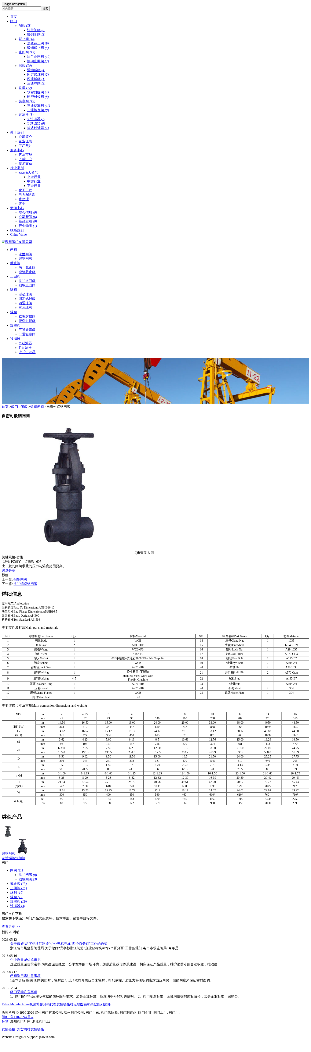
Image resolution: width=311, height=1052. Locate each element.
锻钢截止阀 (38, 48)
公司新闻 (28, 217)
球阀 (25, 65)
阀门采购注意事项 (23, 992)
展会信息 (28, 212)
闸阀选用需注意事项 (25, 976)
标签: (5, 1021)
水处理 (24, 199)
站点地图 (77, 1004)
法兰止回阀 (38, 56)
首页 (5, 407)
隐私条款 (90, 1004)
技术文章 (25, 163)
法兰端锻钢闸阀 (25, 584)
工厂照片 (25, 145)
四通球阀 (36, 79)
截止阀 (27, 39)
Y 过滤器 (36, 119)
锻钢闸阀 (36, 34)
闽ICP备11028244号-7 (17, 1017)
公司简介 (25, 137)
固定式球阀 (38, 74)
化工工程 (25, 190)
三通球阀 (36, 83)
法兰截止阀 (38, 43)
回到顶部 (104, 1004)
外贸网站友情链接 (30, 1029)
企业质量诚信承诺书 (25, 960)
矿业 (22, 203)
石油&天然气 (28, 172)
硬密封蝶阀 (38, 97)
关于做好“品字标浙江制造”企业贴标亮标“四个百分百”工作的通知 (58, 943)
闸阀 (25, 25)
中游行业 (34, 181)
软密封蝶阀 (38, 92)
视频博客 (36, 1004)
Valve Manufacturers (15, 1004)
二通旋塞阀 (38, 110)
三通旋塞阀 (38, 105)
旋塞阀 (27, 101)
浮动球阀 (36, 70)
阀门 (14, 407)
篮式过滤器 (38, 128)
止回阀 (27, 52)
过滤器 (26, 114)
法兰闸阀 (36, 30)
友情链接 (63, 1004)
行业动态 (28, 226)
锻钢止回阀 (38, 61)
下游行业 (34, 186)
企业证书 (25, 141)
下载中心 (25, 159)
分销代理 (49, 1004)
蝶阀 (25, 88)
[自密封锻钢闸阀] (67, 552)
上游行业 (34, 177)
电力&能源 (27, 194)
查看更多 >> (11, 926)
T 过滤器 (36, 123)
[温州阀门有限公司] (17, 242)
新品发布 (28, 221)
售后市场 (25, 154)
